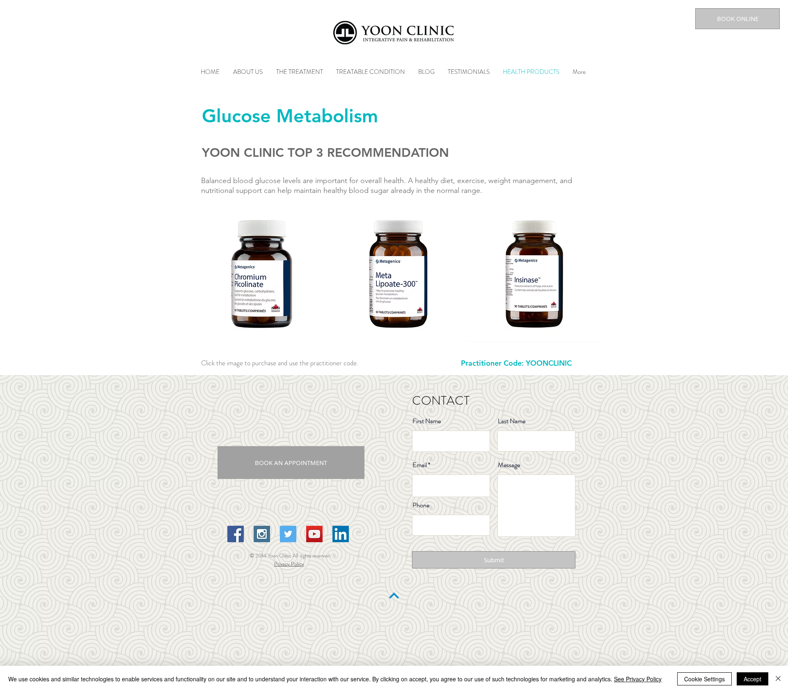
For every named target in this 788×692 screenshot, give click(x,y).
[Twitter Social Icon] (288, 534)
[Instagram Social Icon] (262, 534)
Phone (420, 505)
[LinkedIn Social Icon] (340, 534)
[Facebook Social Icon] (235, 534)
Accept (752, 679)
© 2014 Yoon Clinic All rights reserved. (291, 555)
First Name (426, 421)
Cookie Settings (704, 679)
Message (509, 465)
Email (419, 465)
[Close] (778, 678)
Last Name (511, 421)
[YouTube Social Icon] (314, 534)
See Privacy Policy (638, 679)
